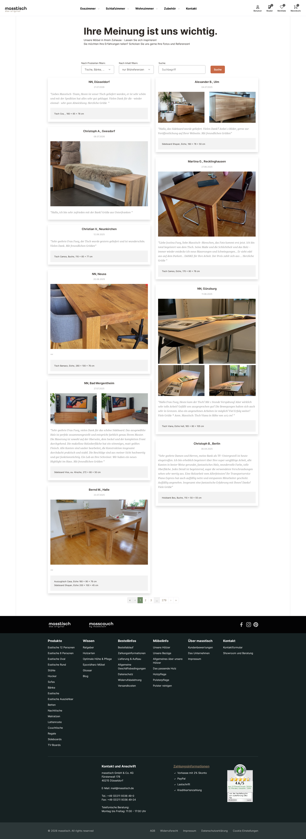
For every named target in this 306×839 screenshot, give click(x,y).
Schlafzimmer (116, 8)
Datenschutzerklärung (214, 830)
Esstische (53, 693)
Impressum (194, 658)
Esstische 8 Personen (60, 653)
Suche (218, 69)
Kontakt (191, 8)
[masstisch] (60, 624)
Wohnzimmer (144, 8)
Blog (85, 676)
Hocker (52, 676)
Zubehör (170, 8)
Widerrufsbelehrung (130, 679)
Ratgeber (88, 647)
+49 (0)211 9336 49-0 (120, 795)
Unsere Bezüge (162, 653)
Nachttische (55, 710)
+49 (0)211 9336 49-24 (121, 799)
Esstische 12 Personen (61, 647)
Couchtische (55, 727)
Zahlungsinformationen (132, 653)
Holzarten (89, 653)
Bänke (51, 687)
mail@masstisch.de (122, 788)
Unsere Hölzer (161, 647)
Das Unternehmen (199, 653)
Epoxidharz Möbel (94, 664)
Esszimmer (88, 8)
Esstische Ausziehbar (60, 699)
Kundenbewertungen (200, 647)
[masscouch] (101, 624)
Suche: (162, 63)
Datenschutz (125, 674)
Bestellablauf (125, 647)
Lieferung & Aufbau (129, 658)
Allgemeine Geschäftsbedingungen (132, 666)
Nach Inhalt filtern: (128, 63)
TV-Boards (54, 745)
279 (164, 600)
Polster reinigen (162, 685)
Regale (52, 733)
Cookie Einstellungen (245, 830)
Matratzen (54, 716)
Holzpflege (159, 674)
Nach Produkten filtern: (93, 63)
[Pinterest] (255, 624)
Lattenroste (55, 722)
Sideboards (55, 739)
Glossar (87, 670)
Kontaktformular (233, 647)
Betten (52, 704)
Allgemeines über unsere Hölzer (167, 660)
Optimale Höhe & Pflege (97, 658)
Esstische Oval (56, 658)
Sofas (51, 681)
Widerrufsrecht (169, 830)
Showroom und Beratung (238, 653)
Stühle (51, 670)
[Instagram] (248, 624)
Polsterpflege (161, 679)
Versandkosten (127, 685)
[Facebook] (241, 624)
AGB (152, 830)
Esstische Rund (57, 664)
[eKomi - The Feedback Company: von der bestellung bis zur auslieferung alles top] (240, 782)
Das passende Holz (164, 668)
